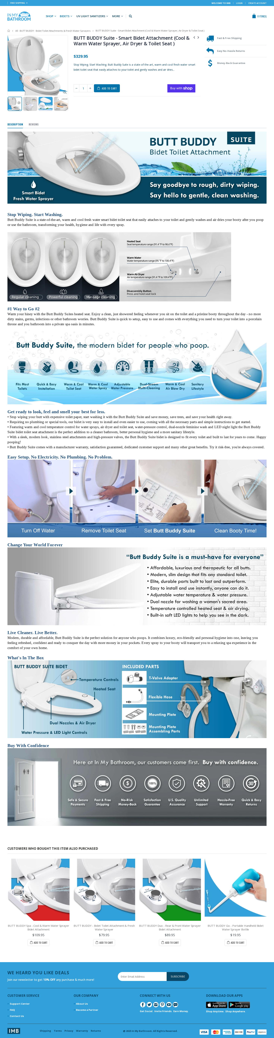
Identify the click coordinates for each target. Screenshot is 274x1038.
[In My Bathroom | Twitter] (149, 1004)
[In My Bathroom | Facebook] (143, 1004)
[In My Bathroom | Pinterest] (162, 1004)
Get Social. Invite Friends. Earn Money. (164, 1011)
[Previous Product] (194, 37)
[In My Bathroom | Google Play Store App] (239, 1004)
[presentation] (11, 104)
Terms (58, 1030)
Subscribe (178, 976)
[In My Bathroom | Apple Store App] (216, 1004)
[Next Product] (198, 37)
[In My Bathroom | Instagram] (156, 1004)
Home (8, 30)
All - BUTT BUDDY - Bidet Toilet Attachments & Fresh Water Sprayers (53, 30)
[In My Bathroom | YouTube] (169, 1004)
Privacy (68, 1030)
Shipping (45, 1030)
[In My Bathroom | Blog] (175, 1004)
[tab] (15, 124)
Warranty (82, 1030)
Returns (96, 1030)
